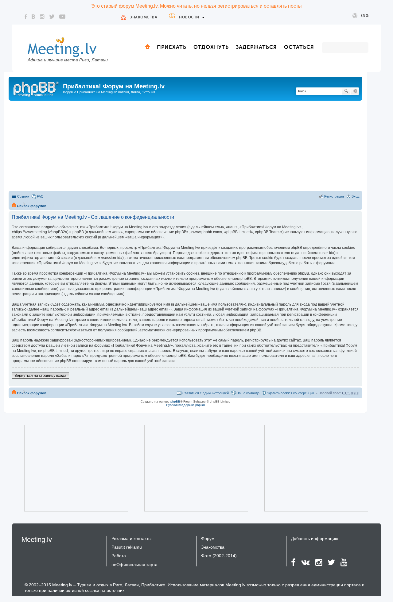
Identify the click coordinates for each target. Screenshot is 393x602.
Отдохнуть (211, 47)
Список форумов (31, 206)
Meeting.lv (36, 539)
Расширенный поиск (355, 91)
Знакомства (143, 17)
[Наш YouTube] (62, 17)
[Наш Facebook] (26, 17)
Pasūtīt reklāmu (126, 547)
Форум (208, 538)
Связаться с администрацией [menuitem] (205, 393)
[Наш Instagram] (42, 17)
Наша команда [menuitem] (247, 393)
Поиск (346, 91)
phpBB (175, 401)
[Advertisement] (185, 147)
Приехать (171, 47)
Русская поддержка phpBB (185, 405)
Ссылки (23, 196)
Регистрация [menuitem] (334, 196)
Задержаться (256, 47)
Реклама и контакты (131, 538)
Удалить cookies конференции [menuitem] (290, 393)
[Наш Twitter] (52, 17)
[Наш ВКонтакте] (33, 17)
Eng (364, 16)
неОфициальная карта (134, 564)
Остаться (299, 47)
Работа (118, 555)
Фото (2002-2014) (219, 555)
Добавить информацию (314, 538)
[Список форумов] (36, 88)
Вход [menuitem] (355, 196)
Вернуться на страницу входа (40, 375)
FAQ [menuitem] (40, 196)
